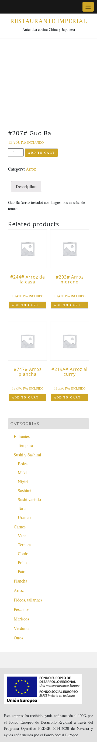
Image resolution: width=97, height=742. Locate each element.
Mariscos (21, 619)
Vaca (22, 535)
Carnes (20, 526)
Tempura (25, 445)
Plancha (20, 581)
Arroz (31, 169)
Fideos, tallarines (28, 600)
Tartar (23, 508)
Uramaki (25, 517)
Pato (21, 571)
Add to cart (41, 153)
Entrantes (22, 436)
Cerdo (23, 553)
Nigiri (23, 481)
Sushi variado (29, 499)
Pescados (21, 609)
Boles (22, 463)
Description (26, 186)
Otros (18, 637)
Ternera (24, 544)
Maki (22, 472)
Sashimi (24, 490)
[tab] (26, 186)
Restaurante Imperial (48, 21)
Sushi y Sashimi (27, 454)
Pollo (22, 562)
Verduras (21, 628)
